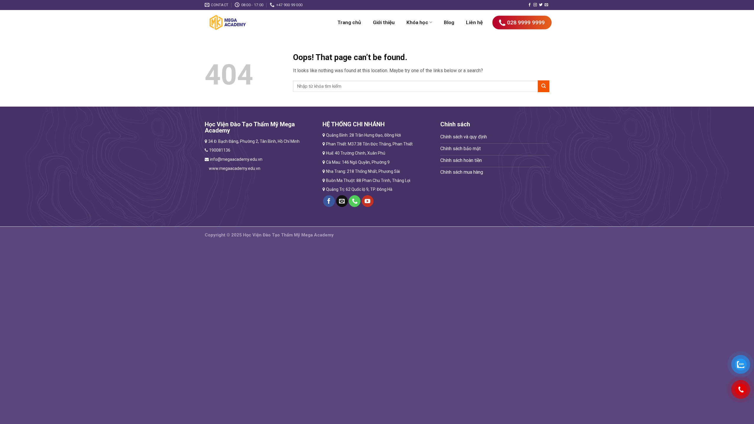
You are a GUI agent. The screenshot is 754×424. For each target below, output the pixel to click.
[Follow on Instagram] (535, 5)
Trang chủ (349, 22)
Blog (449, 22)
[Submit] (543, 86)
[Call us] (355, 201)
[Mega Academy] (245, 22)
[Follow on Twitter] (541, 5)
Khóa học (417, 22)
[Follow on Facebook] (529, 5)
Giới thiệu (384, 22)
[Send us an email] (546, 5)
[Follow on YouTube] (367, 201)
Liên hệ (474, 22)
